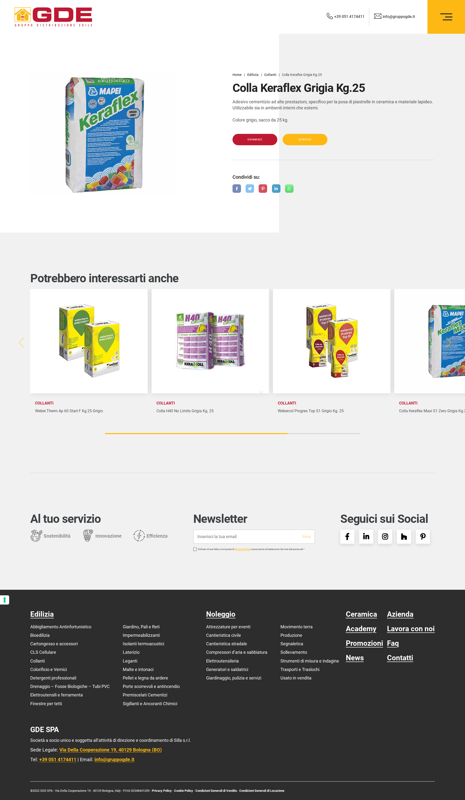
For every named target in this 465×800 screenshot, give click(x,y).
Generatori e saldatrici (227, 669)
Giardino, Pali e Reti (141, 626)
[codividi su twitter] (250, 188)
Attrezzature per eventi (228, 626)
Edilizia (42, 614)
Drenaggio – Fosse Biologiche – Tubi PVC (70, 686)
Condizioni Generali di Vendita (216, 790)
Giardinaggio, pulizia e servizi (233, 677)
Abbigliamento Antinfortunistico (60, 626)
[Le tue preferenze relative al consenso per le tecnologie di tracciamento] (4, 600)
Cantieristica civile (223, 635)
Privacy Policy (242, 549)
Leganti (130, 660)
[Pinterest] (423, 537)
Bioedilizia (40, 635)
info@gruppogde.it (114, 759)
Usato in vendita (295, 677)
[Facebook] (347, 537)
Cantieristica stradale (226, 643)
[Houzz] (404, 537)
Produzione (291, 635)
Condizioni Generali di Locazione (261, 790)
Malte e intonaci (138, 669)
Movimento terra (296, 626)
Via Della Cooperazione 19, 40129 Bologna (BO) (110, 750)
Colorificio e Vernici (48, 669)
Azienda (400, 614)
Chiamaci (255, 139)
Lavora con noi (411, 628)
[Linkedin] (366, 537)
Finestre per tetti (46, 703)
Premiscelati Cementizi (145, 694)
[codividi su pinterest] (263, 188)
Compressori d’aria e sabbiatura (236, 652)
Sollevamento (293, 652)
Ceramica (361, 614)
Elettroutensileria (222, 660)
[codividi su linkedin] (276, 188)
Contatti (400, 658)
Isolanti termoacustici (143, 643)
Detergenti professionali (53, 677)
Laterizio (131, 652)
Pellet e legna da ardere (145, 677)
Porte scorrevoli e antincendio (151, 686)
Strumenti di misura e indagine (309, 660)
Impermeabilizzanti (141, 635)
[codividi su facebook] (236, 188)
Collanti (37, 660)
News (355, 658)
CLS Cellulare (43, 652)
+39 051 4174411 (57, 759)
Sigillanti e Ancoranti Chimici (150, 703)
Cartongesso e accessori (54, 643)
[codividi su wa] (289, 188)
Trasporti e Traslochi (299, 669)
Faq (393, 643)
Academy (361, 628)
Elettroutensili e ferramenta (56, 694)
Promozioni (364, 643)
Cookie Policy (184, 790)
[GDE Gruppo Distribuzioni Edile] (53, 16)
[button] (449, 342)
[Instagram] (385, 537)
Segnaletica (291, 643)
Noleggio (220, 614)
